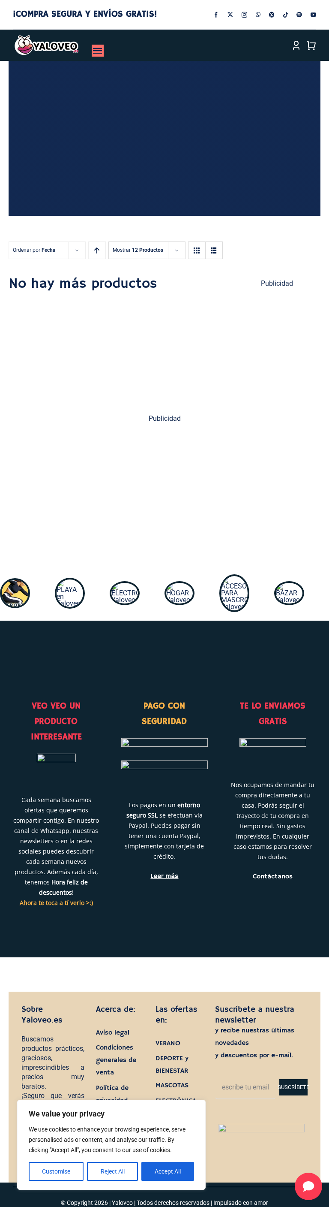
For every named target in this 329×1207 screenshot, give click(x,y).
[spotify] (299, 15)
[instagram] (244, 15)
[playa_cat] (70, 583)
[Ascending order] (97, 250)
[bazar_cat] (289, 586)
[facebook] (216, 15)
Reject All (113, 1171)
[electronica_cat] (124, 586)
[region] (111, 1145)
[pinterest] (272, 15)
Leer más (164, 876)
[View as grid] (196, 250)
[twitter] (230, 15)
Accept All (168, 1171)
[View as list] (214, 250)
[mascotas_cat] (234, 579)
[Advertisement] (164, 494)
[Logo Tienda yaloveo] (46, 38)
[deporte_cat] (15, 583)
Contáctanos (273, 876)
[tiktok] (285, 15)
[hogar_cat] (179, 586)
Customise (56, 1171)
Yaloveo (122, 1202)
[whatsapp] (258, 15)
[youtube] (313, 15)
